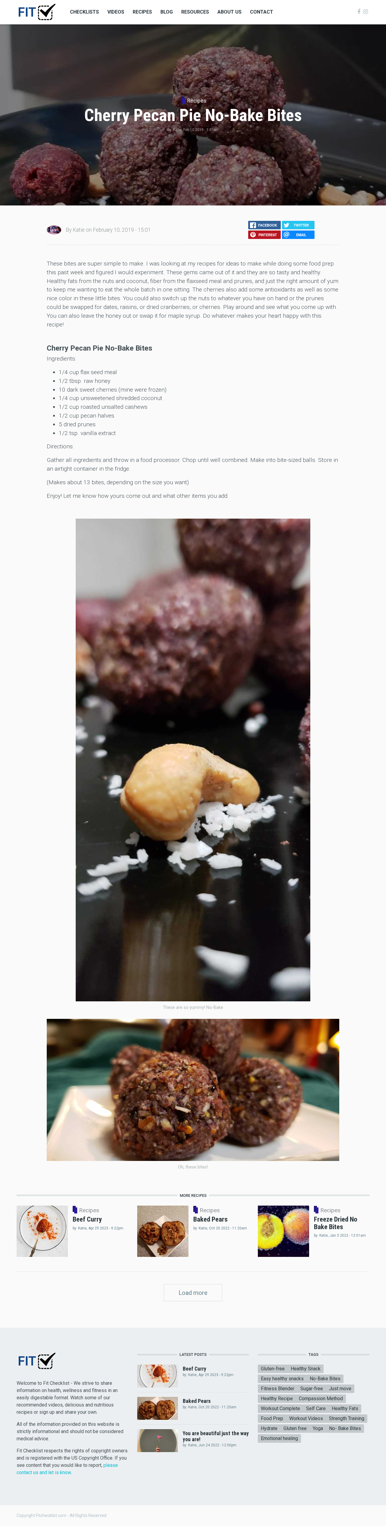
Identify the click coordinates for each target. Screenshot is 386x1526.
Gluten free (295, 1428)
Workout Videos (306, 1418)
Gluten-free (273, 1369)
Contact (261, 12)
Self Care (316, 1408)
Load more (193, 1292)
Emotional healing (279, 1438)
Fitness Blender (277, 1388)
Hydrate (269, 1428)
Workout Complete (280, 1408)
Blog (166, 12)
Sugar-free (311, 1388)
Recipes (142, 12)
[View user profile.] (54, 229)
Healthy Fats (345, 1408)
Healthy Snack (306, 1369)
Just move (340, 1388)
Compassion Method (321, 1398)
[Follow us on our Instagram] (365, 11)
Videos (115, 12)
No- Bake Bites (345, 1428)
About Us (229, 12)
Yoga (318, 1428)
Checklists (84, 12)
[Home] (37, 11)
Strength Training (346, 1418)
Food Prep (272, 1418)
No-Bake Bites (325, 1378)
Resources (195, 12)
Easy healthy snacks (282, 1378)
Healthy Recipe (277, 1398)
